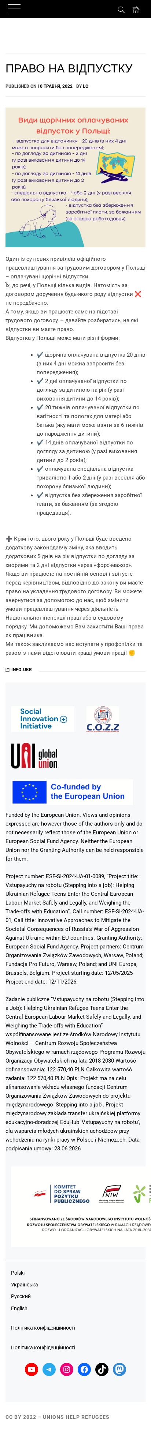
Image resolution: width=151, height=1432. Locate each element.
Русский (21, 1296)
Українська (24, 1285)
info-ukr (21, 669)
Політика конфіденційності (43, 1328)
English (19, 1308)
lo (85, 86)
